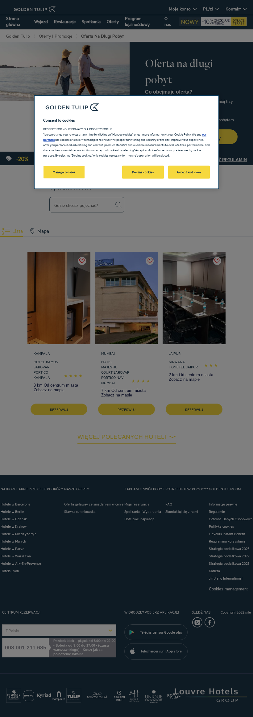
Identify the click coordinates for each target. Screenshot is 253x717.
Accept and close (189, 172)
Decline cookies (143, 172)
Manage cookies (64, 172)
